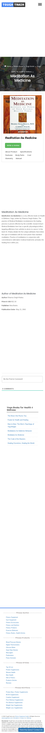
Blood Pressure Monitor (13, 642)
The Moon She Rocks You (17, 416)
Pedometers (10, 655)
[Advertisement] (22, 33)
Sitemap (29, 718)
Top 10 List (9, 667)
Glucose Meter (10, 647)
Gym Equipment (11, 620)
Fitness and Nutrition (12, 625)
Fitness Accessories (12, 622)
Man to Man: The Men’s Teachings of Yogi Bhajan (21, 425)
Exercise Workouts (12, 630)
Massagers (9, 652)
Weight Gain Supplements (14, 705)
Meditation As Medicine (16, 435)
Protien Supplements (21, 692)
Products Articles (11, 680)
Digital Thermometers (13, 645)
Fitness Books (18, 66)
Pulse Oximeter (11, 658)
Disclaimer (16, 718)
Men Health (9, 675)
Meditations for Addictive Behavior (20, 431)
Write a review (13, 145)
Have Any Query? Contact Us (31, 730)
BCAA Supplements (12, 694)
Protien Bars (10, 692)
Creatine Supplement (12, 697)
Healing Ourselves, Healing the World (21, 443)
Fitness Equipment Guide (22, 716)
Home (9, 66)
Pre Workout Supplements (14, 702)
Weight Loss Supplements (14, 708)
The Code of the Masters (16, 439)
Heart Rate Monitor (12, 650)
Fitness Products (11, 628)
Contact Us (23, 718)
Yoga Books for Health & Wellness (20, 408)
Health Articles (20, 633)
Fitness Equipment (12, 617)
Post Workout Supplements (14, 700)
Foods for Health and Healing (18, 420)
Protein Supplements (12, 670)
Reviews (8, 683)
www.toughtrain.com (7, 718)
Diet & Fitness (10, 677)
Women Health (10, 672)
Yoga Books (30, 66)
